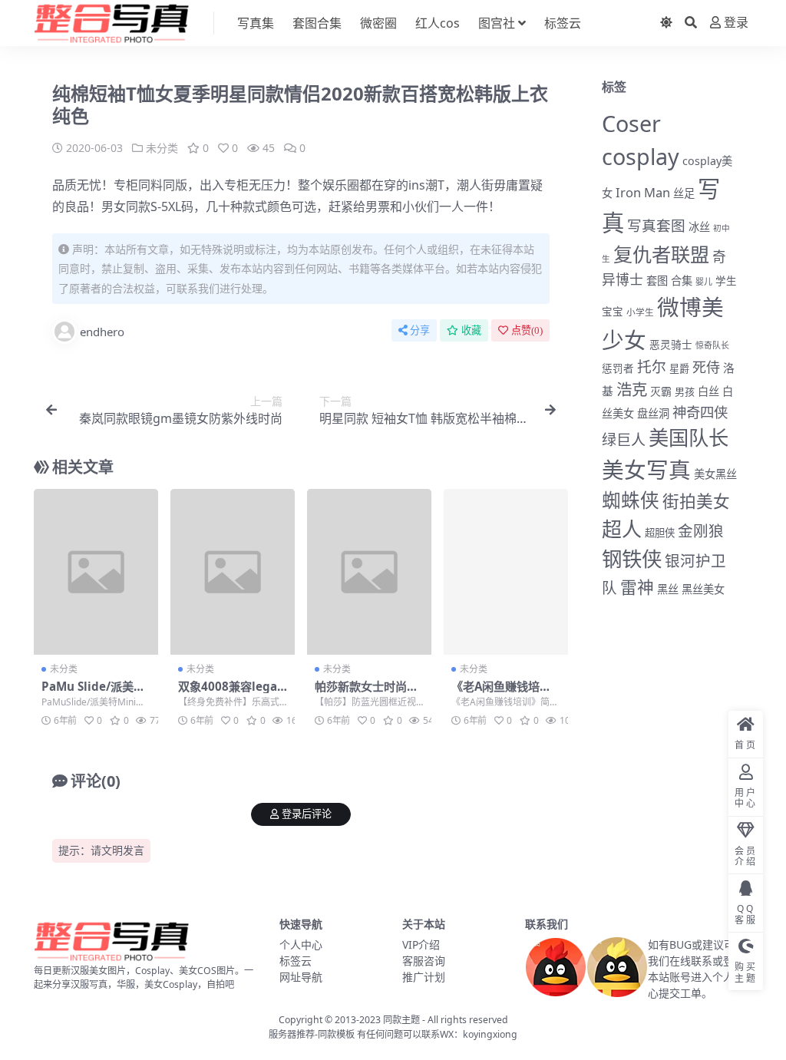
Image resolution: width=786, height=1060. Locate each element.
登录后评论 (307, 814)
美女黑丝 (715, 474)
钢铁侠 (632, 559)
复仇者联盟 (661, 254)
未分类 (162, 147)
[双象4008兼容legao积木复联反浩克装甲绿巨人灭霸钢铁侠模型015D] (232, 572)
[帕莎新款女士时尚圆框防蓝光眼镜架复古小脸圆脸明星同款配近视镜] (369, 572)
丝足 (684, 193)
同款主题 (401, 1019)
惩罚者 (618, 368)
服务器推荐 (292, 1034)
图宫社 (496, 23)
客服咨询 (423, 960)
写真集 (255, 23)
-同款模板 (335, 1034)
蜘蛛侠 (630, 500)
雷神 (637, 587)
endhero (102, 331)
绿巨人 (624, 440)
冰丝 (699, 227)
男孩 (685, 391)
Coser (631, 123)
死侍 (706, 367)
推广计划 (423, 976)
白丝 (708, 391)
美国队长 (688, 437)
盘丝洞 (653, 413)
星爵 (679, 368)
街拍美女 (696, 501)
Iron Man (643, 192)
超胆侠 (660, 533)
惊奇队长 (712, 345)
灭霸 (661, 391)
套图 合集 (669, 280)
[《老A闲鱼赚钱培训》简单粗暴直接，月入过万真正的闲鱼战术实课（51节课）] (506, 572)
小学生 (640, 311)
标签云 (562, 23)
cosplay (640, 156)
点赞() (527, 330)
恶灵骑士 (670, 344)
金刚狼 (701, 530)
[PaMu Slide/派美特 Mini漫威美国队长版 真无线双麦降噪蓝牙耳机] (96, 572)
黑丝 (668, 589)
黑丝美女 (703, 589)
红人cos (437, 23)
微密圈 (378, 23)
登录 (736, 22)
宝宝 (612, 312)
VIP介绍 (421, 944)
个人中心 (300, 944)
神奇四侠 (700, 411)
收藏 (471, 330)
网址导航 (300, 976)
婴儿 (703, 281)
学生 (726, 281)
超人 (622, 529)
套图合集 (317, 23)
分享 (420, 330)
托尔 (651, 367)
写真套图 (656, 225)
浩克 (631, 389)
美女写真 (646, 469)
